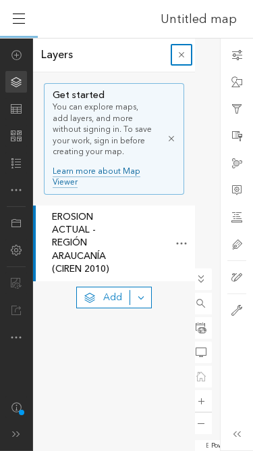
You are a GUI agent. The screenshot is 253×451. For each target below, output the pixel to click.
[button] (201, 303)
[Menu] (19, 19)
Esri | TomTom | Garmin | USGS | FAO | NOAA (207, 445)
